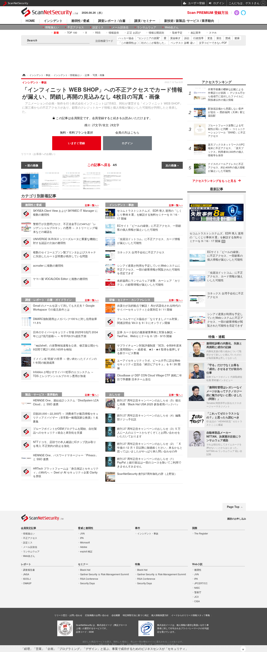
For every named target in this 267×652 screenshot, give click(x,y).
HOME (30, 21)
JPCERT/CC (201, 583)
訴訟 (186, 38)
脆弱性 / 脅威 (80, 21)
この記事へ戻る (102, 164)
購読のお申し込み (236, 518)
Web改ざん (172, 27)
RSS (97, 32)
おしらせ (114, 394)
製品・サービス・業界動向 (41, 394)
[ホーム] (23, 75)
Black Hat (85, 569)
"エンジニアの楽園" (149, 38)
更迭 (209, 38)
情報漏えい (52, 27)
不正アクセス (75, 27)
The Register (201, 533)
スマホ (213, 32)
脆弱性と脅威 (33, 205)
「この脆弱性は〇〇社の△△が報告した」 (142, 43)
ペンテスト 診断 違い (183, 43)
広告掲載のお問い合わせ (97, 615)
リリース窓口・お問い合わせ (68, 615)
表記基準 (196, 32)
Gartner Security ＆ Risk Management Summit (104, 574)
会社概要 (115, 615)
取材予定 (177, 32)
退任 (218, 38)
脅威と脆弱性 (85, 528)
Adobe (83, 546)
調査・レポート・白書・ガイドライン (48, 300)
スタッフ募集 (203, 615)
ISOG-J (27, 578)
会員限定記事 (28, 528)
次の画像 (171, 165)
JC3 (196, 596)
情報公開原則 (156, 32)
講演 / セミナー (144, 21)
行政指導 (198, 38)
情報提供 (114, 32)
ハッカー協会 (126, 38)
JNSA (26, 574)
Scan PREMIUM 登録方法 (207, 12)
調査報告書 (29, 569)
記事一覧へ (91, 205)
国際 (194, 528)
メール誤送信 (120, 27)
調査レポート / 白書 (111, 21)
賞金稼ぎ (175, 38)
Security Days (87, 583)
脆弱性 (197, 569)
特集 (137, 564)
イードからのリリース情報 (184, 615)
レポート (26, 564)
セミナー (83, 564)
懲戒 (227, 38)
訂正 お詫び (134, 32)
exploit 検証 (86, 551)
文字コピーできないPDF (213, 43)
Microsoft (85, 542)
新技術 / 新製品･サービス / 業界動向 (189, 21)
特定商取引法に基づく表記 (136, 615)
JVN (82, 533)
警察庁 (197, 592)
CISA (197, 601)
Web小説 (197, 564)
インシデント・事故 (121, 205)
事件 (137, 528)
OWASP (27, 583)
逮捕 (236, 38)
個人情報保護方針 (159, 615)
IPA (82, 537)
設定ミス (97, 27)
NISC (197, 587)
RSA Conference (89, 578)
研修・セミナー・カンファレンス (129, 300)
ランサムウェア (146, 27)
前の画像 (32, 165)
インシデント (53, 21)
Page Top (233, 507)
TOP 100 (72, 32)
